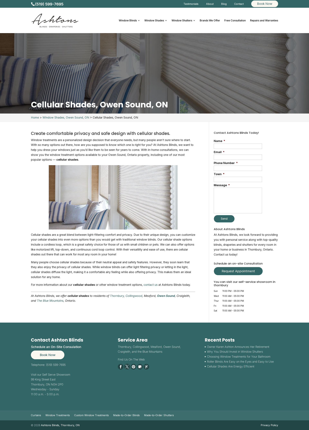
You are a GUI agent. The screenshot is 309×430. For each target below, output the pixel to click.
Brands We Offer (210, 20)
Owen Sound (166, 295)
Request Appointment (238, 271)
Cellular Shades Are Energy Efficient (230, 366)
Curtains (36, 415)
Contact (239, 4)
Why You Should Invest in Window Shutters (235, 351)
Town (219, 174)
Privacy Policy (269, 425)
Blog (224, 4)
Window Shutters (182, 20)
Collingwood (134, 295)
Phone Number (226, 163)
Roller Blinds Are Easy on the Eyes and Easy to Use (240, 361)
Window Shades (154, 20)
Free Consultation (235, 20)
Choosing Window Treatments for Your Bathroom (238, 356)
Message (222, 185)
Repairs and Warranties (264, 20)
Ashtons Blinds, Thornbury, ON (60, 425)
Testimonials (190, 4)
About (210, 4)
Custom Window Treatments (91, 415)
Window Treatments (57, 415)
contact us (151, 284)
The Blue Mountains (50, 300)
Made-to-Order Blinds (126, 415)
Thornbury (117, 295)
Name (219, 141)
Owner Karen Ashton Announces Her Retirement (238, 346)
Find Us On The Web (131, 359)
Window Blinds (128, 20)
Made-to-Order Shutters (159, 415)
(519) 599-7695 (49, 4)
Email (219, 152)
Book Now (48, 355)
